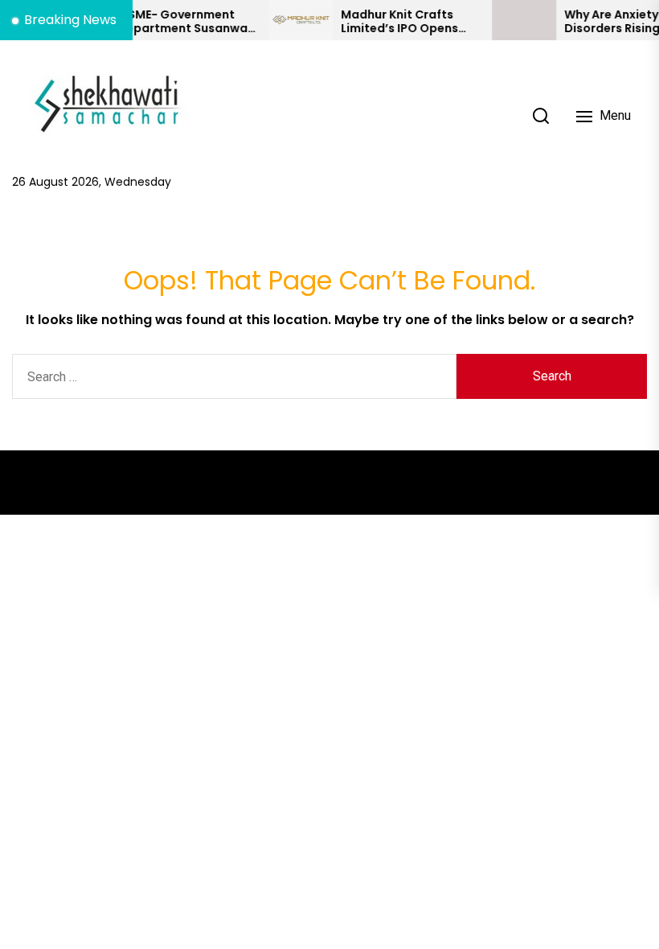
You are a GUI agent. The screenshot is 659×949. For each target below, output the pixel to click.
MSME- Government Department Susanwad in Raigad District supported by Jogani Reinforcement (177, 21)
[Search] (541, 116)
